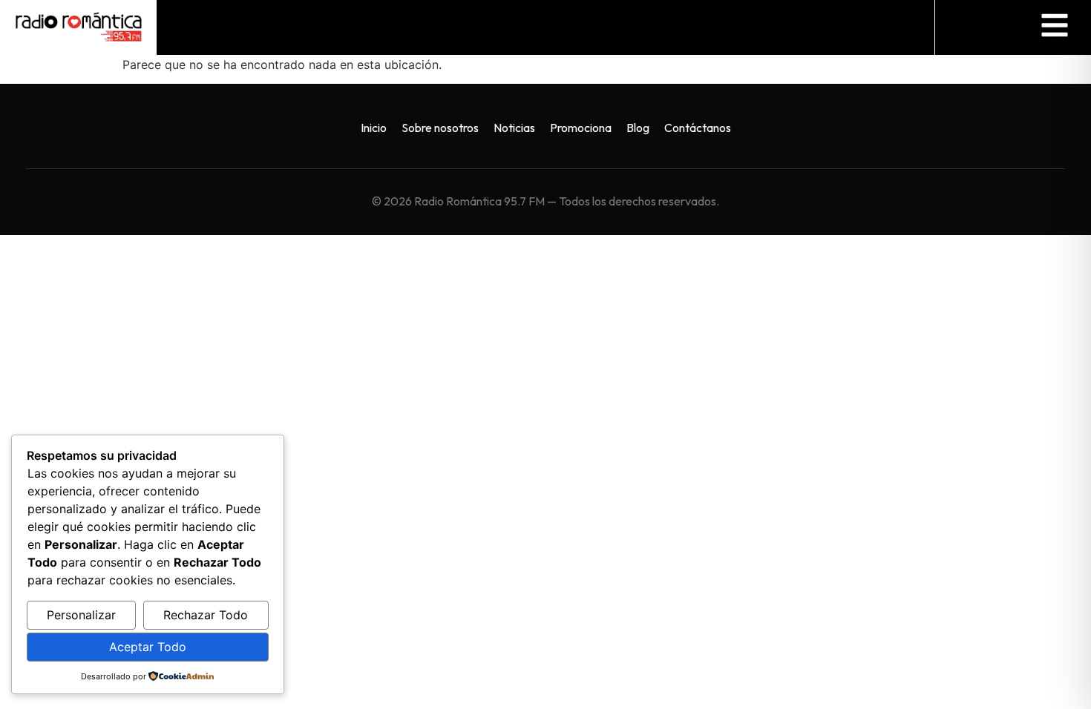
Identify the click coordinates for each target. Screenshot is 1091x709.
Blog (637, 127)
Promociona (581, 127)
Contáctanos (697, 127)
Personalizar (81, 614)
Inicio (374, 127)
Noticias (514, 127)
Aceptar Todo (147, 646)
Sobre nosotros (440, 127)
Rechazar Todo (205, 614)
